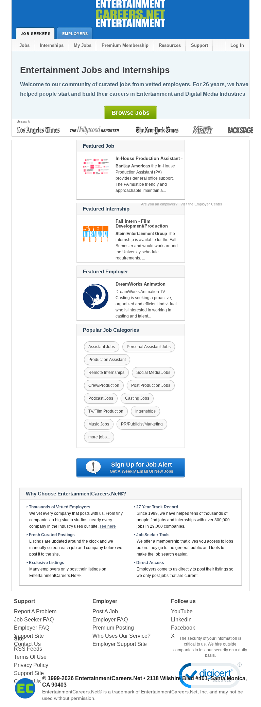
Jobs (24, 45)
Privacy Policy (31, 665)
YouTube (182, 611)
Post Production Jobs (150, 385)
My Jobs (82, 45)
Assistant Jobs (101, 346)
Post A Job (105, 611)
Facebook (183, 628)
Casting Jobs (137, 398)
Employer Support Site (119, 644)
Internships (52, 45)
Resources (170, 45)
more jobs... (99, 437)
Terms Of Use (30, 657)
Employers (75, 33)
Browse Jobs (130, 112)
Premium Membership (125, 45)
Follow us (183, 601)
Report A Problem (35, 611)
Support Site (29, 673)
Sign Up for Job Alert (141, 467)
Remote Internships (106, 372)
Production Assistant (107, 359)
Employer (104, 601)
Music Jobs (98, 424)
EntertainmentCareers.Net (108, 678)
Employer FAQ (31, 628)
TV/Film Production (105, 411)
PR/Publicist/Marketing (142, 424)
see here (108, 526)
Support (199, 45)
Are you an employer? (184, 204)
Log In (237, 45)
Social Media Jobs (153, 372)
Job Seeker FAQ (34, 619)
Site (19, 638)
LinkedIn (181, 619)
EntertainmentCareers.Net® (72, 691)
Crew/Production (103, 385)
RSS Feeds (28, 649)
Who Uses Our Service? (121, 636)
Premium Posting (113, 628)
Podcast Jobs (100, 398)
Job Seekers (36, 33)
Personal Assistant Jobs (149, 346)
